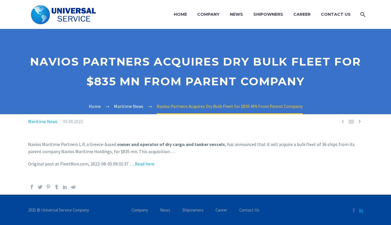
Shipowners (268, 14)
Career (302, 14)
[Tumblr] (56, 187)
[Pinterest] (48, 187)
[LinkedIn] (65, 187)
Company (208, 14)
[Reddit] (73, 187)
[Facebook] (31, 187)
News (236, 14)
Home (180, 14)
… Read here (141, 164)
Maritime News (43, 121)
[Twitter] (40, 187)
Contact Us (336, 14)
